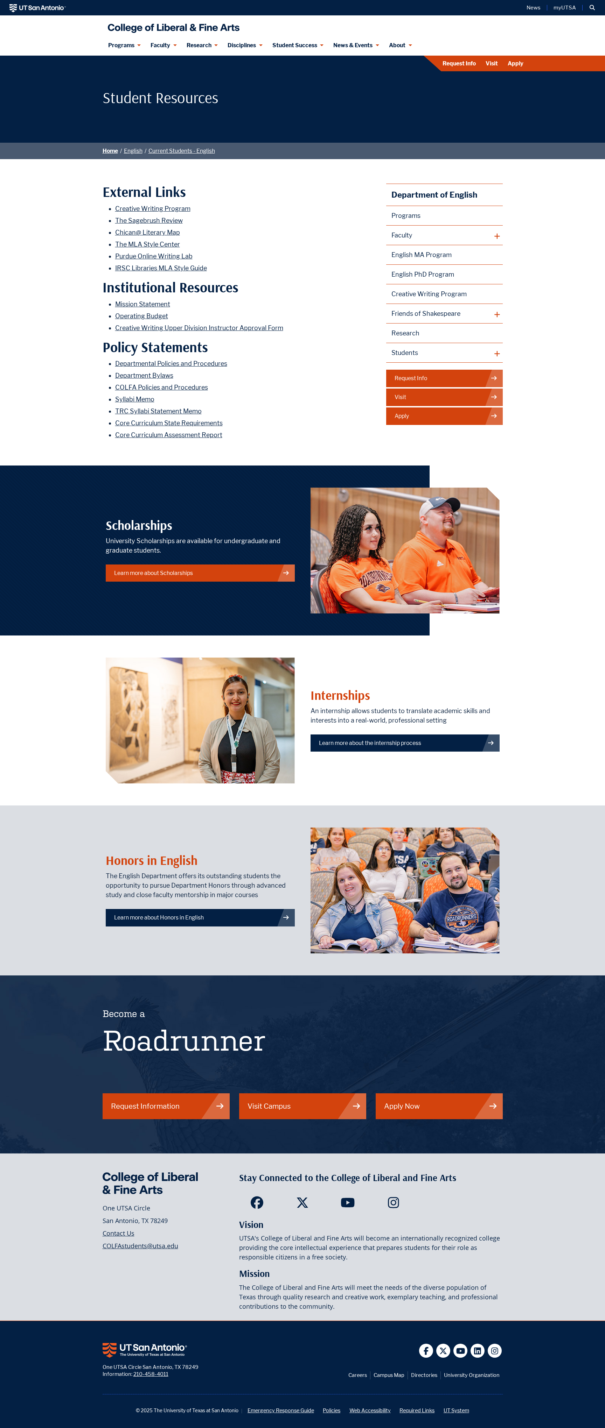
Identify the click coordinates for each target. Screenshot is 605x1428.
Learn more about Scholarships (153, 573)
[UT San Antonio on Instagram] (495, 1351)
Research (199, 45)
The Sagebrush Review (149, 220)
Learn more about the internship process (370, 743)
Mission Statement (142, 304)
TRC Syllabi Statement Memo (158, 411)
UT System (456, 1410)
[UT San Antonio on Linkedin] (478, 1351)
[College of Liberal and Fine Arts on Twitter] (302, 1205)
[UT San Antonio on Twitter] (443, 1351)
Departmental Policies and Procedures (171, 363)
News (534, 7)
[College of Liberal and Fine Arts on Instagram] (393, 1205)
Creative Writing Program (152, 208)
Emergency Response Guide (281, 1410)
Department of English (434, 194)
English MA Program (421, 254)
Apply (515, 63)
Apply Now (402, 1106)
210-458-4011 (150, 1374)
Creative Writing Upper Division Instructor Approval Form (199, 328)
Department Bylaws (144, 375)
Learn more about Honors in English (159, 917)
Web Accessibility (370, 1410)
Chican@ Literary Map (147, 232)
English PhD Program (422, 274)
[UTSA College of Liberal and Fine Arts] (172, 25)
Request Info (459, 63)
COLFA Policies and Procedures (161, 387)
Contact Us (118, 1233)
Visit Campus (269, 1106)
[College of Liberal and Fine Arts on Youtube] (348, 1205)
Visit (492, 63)
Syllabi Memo (134, 399)
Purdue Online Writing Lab (154, 256)
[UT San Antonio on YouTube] (460, 1351)
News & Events (353, 45)
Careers (357, 1375)
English (133, 151)
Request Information (145, 1106)
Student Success (294, 45)
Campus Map (389, 1375)
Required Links (416, 1410)
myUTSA (565, 7)
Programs (121, 45)
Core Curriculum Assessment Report (168, 435)
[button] (592, 7)
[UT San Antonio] (37, 7)
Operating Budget (141, 316)
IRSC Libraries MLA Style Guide (161, 268)
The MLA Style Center (147, 244)
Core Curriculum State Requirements (169, 423)
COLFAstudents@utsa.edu (140, 1246)
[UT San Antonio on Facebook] (426, 1351)
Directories (424, 1375)
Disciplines (242, 45)
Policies (331, 1410)
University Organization (472, 1375)
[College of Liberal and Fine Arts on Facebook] (257, 1205)
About (397, 45)
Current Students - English (181, 151)
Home (110, 151)
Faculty (160, 45)
